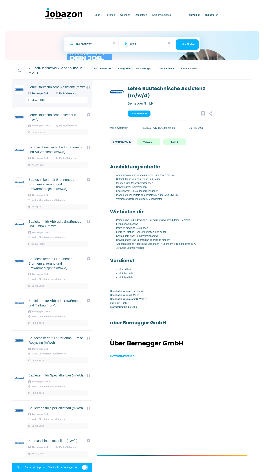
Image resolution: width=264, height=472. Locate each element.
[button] (210, 114)
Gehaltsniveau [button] (167, 68)
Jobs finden (187, 44)
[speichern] (88, 87)
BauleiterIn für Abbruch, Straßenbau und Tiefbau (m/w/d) (54, 224)
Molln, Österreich (119, 128)
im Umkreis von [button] (103, 68)
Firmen (111, 15)
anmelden (194, 15)
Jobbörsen (141, 15)
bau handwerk (77, 54)
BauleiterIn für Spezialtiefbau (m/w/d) (55, 375)
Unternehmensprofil (123, 356)
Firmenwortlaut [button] (189, 68)
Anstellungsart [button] (144, 68)
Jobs (97, 15)
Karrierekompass (161, 15)
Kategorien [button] (124, 68)
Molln (98, 54)
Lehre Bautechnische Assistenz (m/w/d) (57, 87)
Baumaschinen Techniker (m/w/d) (52, 441)
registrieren (211, 15)
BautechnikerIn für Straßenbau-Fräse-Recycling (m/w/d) (56, 340)
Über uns (125, 15)
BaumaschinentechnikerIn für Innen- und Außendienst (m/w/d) (55, 149)
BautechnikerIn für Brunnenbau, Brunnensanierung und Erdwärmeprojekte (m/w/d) (51, 184)
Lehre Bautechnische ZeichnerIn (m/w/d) (52, 117)
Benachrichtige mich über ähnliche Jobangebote (51, 467)
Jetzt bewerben (139, 113)
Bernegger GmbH (141, 103)
